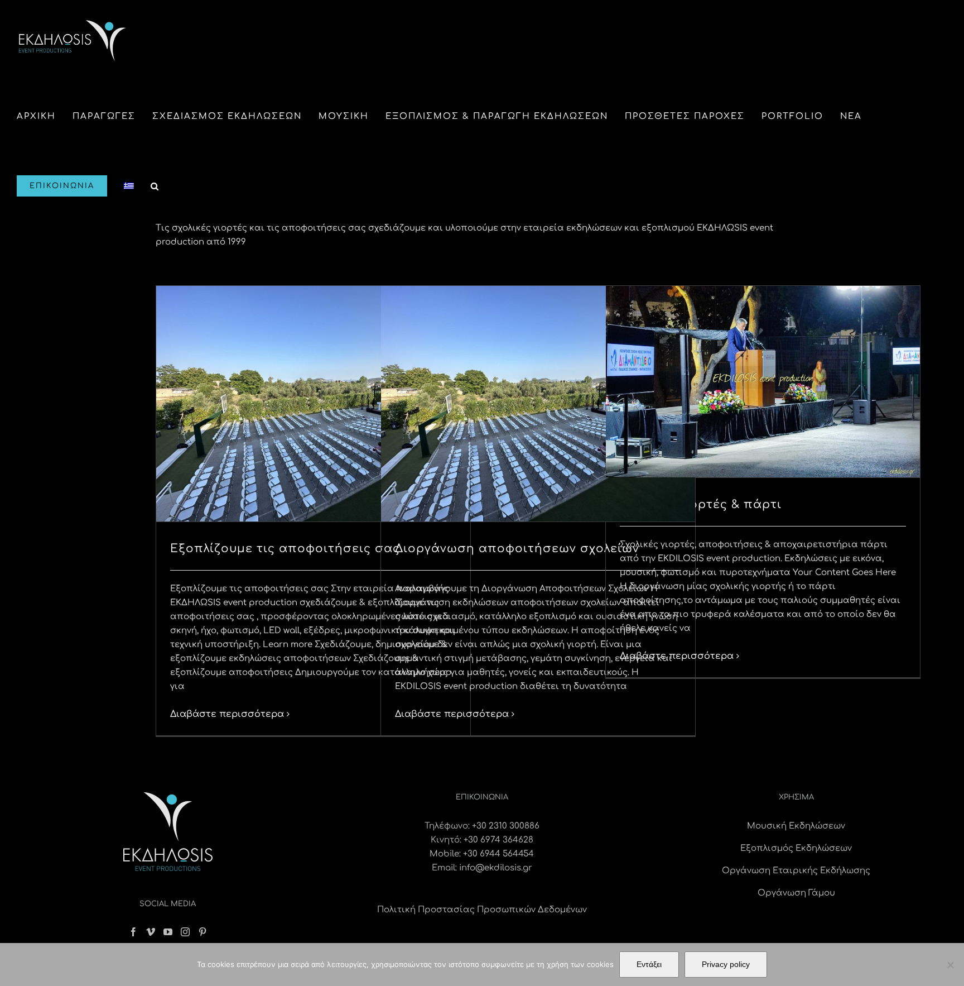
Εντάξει (649, 964)
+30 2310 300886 (505, 826)
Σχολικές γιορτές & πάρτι (701, 504)
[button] (155, 186)
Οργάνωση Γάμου (796, 893)
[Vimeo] (150, 931)
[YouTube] (167, 931)
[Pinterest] (202, 931)
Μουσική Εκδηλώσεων (796, 826)
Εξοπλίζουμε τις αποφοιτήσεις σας (285, 548)
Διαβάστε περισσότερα (227, 714)
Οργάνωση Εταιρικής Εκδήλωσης (796, 870)
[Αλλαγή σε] (129, 186)
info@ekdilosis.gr (495, 868)
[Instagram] (185, 931)
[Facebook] (133, 931)
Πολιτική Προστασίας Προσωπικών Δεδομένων (482, 910)
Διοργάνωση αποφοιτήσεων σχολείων (517, 548)
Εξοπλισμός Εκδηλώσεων (796, 848)
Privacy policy (726, 964)
